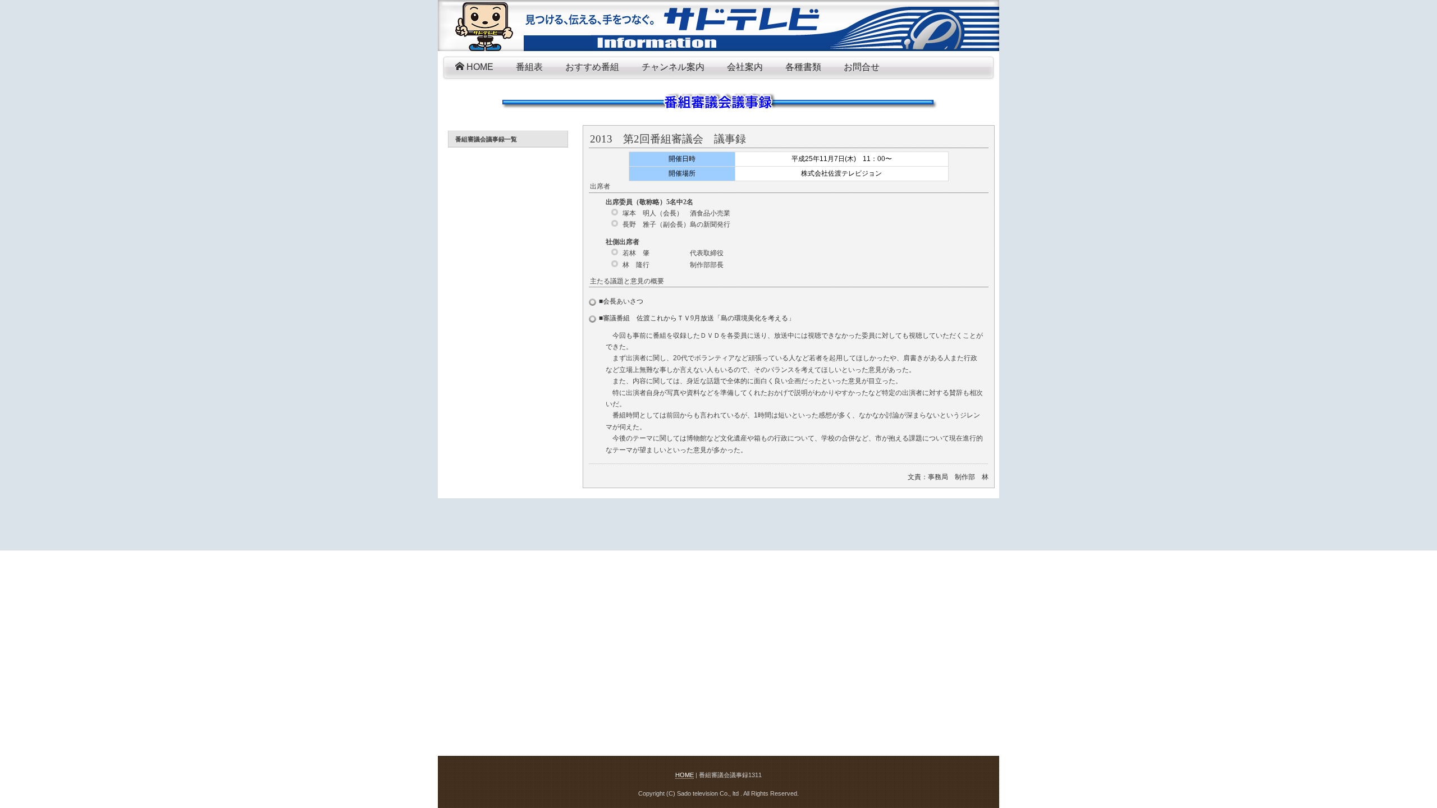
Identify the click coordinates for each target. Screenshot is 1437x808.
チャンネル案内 (673, 67)
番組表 (529, 67)
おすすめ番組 (592, 67)
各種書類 (803, 67)
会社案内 (745, 67)
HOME (478, 67)
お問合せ (862, 67)
